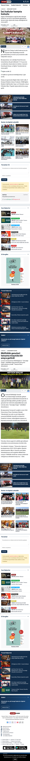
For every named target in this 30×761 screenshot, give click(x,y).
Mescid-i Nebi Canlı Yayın (8, 744)
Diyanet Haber (5, 5)
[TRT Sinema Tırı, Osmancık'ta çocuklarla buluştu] (22, 524)
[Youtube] (17, 722)
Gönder (4, 179)
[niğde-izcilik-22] (6, 71)
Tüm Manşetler (6, 734)
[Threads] (22, 722)
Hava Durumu (6, 728)
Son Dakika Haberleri (7, 735)
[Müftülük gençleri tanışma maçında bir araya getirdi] (15, 380)
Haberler (3, 9)
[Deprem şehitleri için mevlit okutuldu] (22, 140)
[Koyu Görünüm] (24, 1)
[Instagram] (15, 722)
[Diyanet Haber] (6, 1)
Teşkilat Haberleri (16, 5)
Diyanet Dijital (5, 739)
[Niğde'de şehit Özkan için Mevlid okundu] (22, 152)
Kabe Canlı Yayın (18, 742)
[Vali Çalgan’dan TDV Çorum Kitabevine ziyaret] (7, 524)
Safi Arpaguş (15, 594)
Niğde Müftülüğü (11, 9)
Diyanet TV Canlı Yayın (16, 739)
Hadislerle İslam (15, 218)
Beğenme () (17, 199)
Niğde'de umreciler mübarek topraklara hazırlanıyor (6, 158)
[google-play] (21, 748)
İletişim (17, 744)
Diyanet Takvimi (15, 225)
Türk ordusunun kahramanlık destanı (17, 248)
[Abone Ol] (28, 46)
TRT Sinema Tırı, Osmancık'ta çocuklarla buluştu (21, 530)
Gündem (25, 5)
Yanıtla (5, 199)
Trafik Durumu (6, 731)
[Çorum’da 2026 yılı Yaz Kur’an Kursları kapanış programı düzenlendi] (7, 496)
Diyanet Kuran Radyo (16, 741)
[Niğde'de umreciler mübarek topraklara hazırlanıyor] (7, 152)
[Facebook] (10, 722)
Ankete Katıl (5, 345)
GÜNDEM (14, 245)
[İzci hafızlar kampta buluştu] (15, 36)
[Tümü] (28, 208)
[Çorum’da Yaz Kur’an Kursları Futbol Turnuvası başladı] (22, 511)
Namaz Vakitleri (6, 729)
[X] (12, 722)
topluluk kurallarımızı (14, 184)
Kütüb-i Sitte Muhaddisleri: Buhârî (16, 228)
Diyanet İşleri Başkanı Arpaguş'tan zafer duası (18, 234)
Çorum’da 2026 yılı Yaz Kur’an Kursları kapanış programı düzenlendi (6, 502)
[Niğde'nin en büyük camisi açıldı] (7, 140)
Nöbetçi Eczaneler (7, 726)
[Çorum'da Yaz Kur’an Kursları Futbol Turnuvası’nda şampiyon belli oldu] (22, 496)
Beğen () (10, 199)
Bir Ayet (13, 212)
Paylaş (4, 46)
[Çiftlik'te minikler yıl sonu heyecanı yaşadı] (7, 128)
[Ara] (26, 1)
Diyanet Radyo (5, 741)
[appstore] (9, 748)
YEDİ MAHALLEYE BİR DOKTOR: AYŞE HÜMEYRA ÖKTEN (20, 241)
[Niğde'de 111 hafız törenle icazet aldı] (22, 128)
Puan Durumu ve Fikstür (8, 732)
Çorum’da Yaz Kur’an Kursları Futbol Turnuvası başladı (22, 516)
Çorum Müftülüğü (12, 350)
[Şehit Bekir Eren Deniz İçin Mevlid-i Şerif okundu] (7, 511)
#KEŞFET (14, 238)
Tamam (15, 759)
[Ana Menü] (28, 1)
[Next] (7, 722)
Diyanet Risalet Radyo (7, 742)
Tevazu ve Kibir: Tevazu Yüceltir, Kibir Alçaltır (19, 221)
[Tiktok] (20, 722)
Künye (22, 744)
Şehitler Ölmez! (17, 214)
